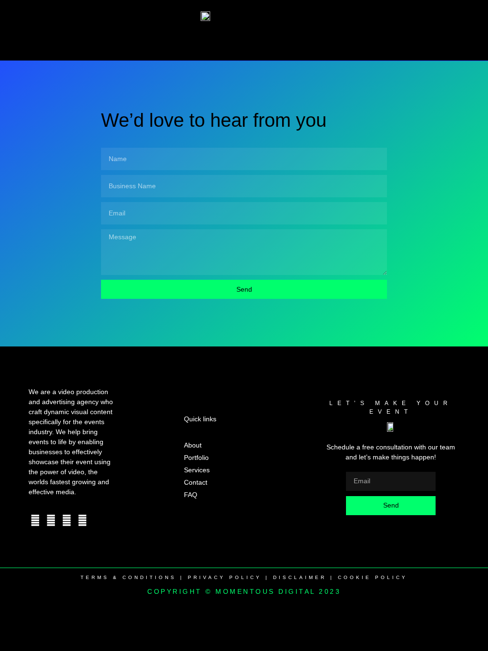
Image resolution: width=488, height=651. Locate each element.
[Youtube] (66, 520)
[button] (244, 38)
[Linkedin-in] (82, 520)
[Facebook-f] (35, 520)
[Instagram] (51, 520)
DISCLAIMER (299, 577)
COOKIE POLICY (372, 577)
